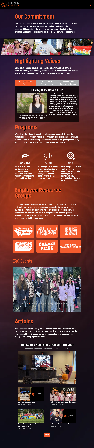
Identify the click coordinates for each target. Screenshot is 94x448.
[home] (13, 5)
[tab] (25, 83)
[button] (90, 4)
